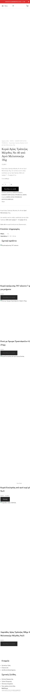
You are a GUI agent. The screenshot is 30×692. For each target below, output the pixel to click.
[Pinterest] (14, 202)
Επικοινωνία (5, 667)
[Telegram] (19, 202)
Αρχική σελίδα (5, 141)
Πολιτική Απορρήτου (7, 683)
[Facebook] (7, 202)
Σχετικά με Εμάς (6, 665)
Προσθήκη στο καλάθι (10, 189)
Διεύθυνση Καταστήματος (9, 670)
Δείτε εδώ (3, 224)
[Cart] (27, 6)
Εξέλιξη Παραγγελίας (7, 679)
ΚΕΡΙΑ (12, 141)
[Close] (28, 1)
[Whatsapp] (16, 202)
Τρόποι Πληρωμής (7, 681)
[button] (8, 297)
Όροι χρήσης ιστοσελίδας (8, 686)
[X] (10, 202)
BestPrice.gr (5, 688)
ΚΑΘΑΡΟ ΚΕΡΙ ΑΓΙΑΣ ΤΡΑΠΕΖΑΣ (12, 194)
